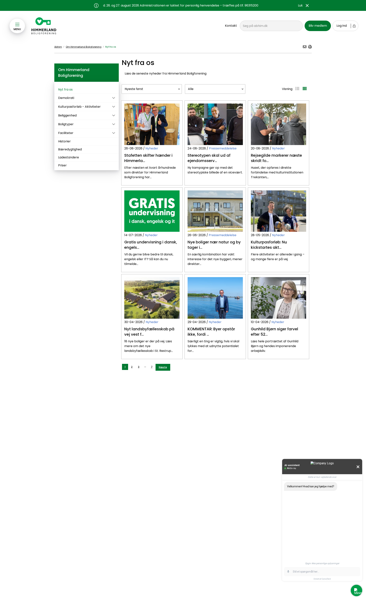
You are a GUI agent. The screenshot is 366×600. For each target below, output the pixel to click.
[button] (304, 46)
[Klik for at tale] (288, 571)
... (145, 366)
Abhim (58, 46)
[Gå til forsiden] (44, 25)
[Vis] (112, 98)
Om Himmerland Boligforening (83, 46)
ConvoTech (326, 579)
